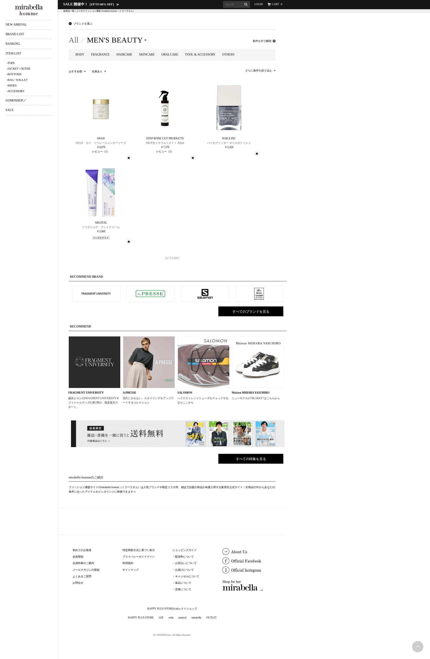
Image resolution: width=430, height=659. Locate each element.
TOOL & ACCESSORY (200, 54)
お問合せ (78, 582)
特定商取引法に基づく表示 (139, 550)
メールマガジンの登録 (86, 569)
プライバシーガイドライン (139, 556)
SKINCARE (147, 54)
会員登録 (78, 556)
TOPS (11, 63)
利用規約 (128, 563)
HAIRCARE (124, 54)
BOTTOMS (15, 74)
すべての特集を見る (251, 459)
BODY (79, 54)
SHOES (12, 85)
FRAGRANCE (100, 54)
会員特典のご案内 (83, 563)
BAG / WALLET (18, 80)
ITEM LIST (13, 53)
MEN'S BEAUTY (115, 40)
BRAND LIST (15, 34)
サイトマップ (131, 569)
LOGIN (258, 4)
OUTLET (211, 617)
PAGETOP (417, 646)
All (73, 40)
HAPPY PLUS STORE (141, 617)
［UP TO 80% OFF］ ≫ (91, 4)
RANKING (13, 43)
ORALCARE (169, 54)
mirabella (196, 617)
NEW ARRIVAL (16, 24)
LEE (161, 617)
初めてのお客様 (82, 550)
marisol (182, 617)
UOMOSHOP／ (16, 100)
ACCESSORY (16, 91)
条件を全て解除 (262, 41)
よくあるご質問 (82, 576)
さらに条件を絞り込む (258, 70)
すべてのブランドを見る (250, 311)
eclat (171, 617)
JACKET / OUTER (19, 68)
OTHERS (228, 54)
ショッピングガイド (184, 550)
